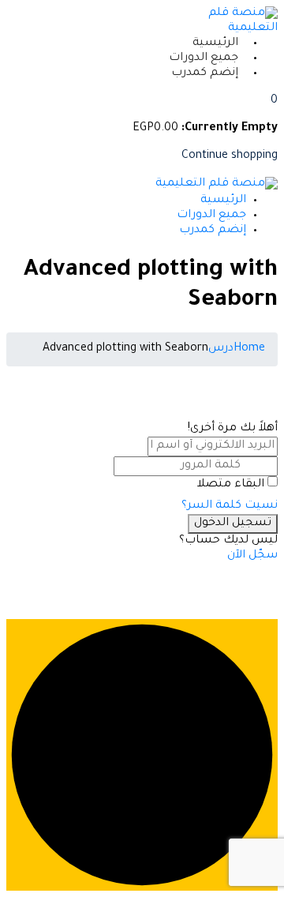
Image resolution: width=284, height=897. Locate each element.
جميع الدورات (203, 58)
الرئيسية (215, 43)
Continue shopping (229, 156)
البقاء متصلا (230, 485)
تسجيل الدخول (232, 523)
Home (249, 349)
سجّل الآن (252, 556)
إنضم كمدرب (204, 73)
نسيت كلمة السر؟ (229, 506)
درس (221, 349)
